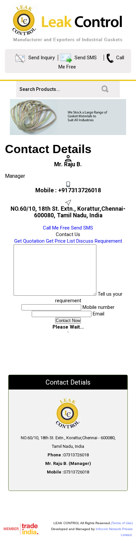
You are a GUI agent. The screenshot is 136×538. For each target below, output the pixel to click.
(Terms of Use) (122, 523)
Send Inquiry (41, 58)
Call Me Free (56, 228)
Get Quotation (29, 241)
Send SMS (86, 58)
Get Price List (60, 241)
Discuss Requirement (99, 241)
